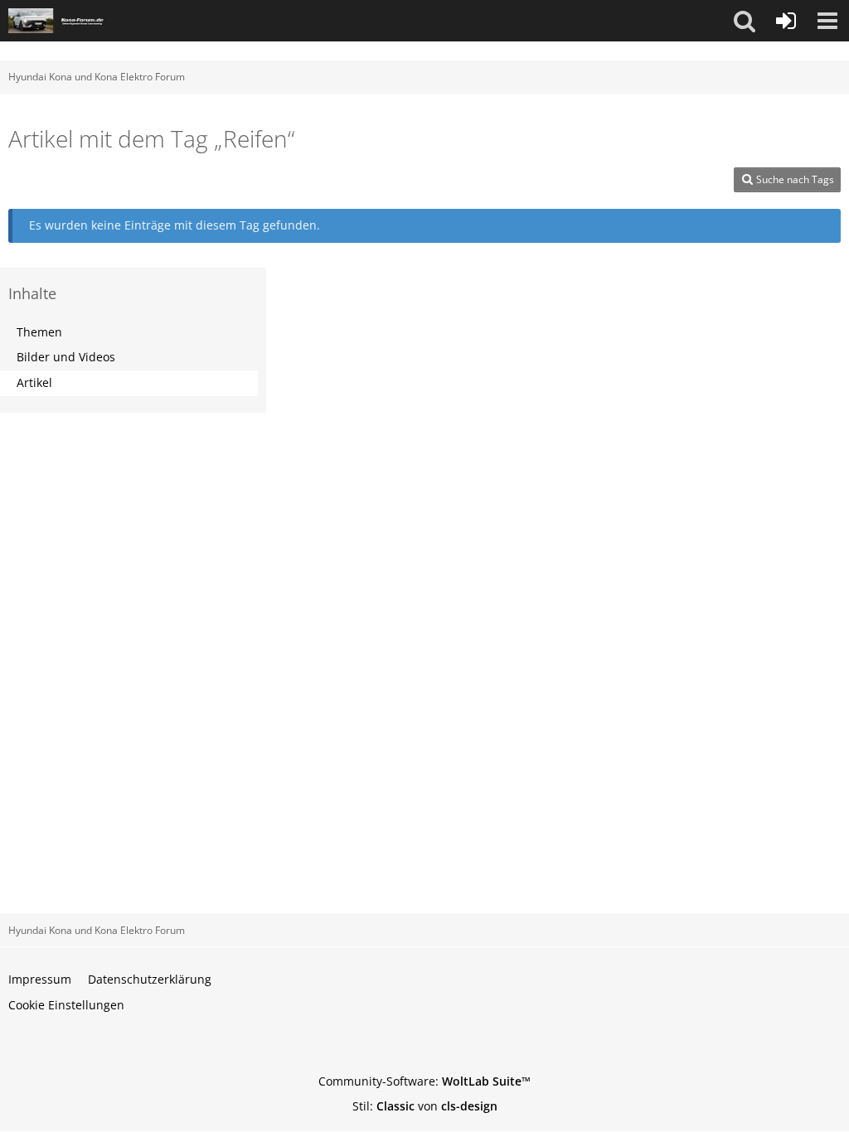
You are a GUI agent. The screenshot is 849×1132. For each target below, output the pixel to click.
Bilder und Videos (66, 357)
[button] (744, 20)
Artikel (34, 382)
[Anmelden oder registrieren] (786, 20)
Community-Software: (424, 1081)
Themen (39, 332)
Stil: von (424, 1106)
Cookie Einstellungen (66, 1005)
